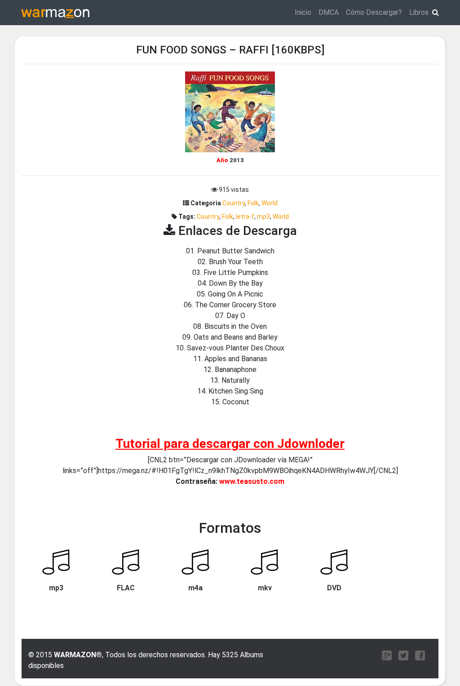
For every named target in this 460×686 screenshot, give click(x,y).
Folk (253, 203)
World (269, 203)
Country (233, 203)
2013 (237, 160)
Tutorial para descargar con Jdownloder (230, 443)
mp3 (263, 216)
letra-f (245, 216)
